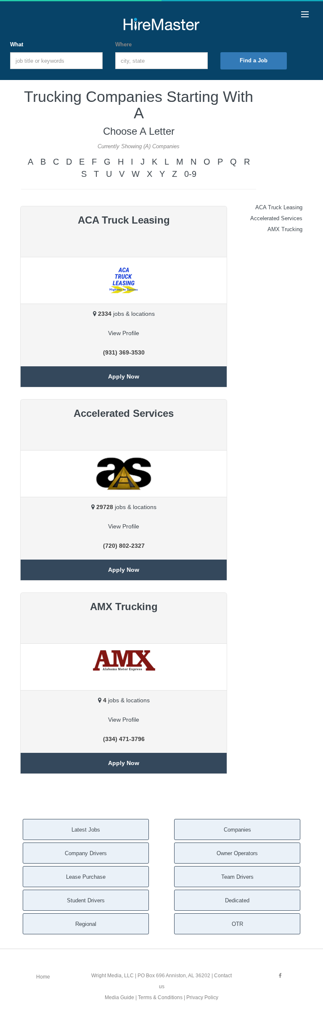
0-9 (190, 174)
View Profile (123, 333)
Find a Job (253, 60)
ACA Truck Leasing (278, 207)
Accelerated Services (276, 218)
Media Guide (119, 997)
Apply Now (123, 376)
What (16, 44)
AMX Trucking (284, 229)
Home (43, 977)
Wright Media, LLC (112, 976)
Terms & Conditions (160, 997)
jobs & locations (126, 313)
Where (123, 44)
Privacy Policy (202, 997)
